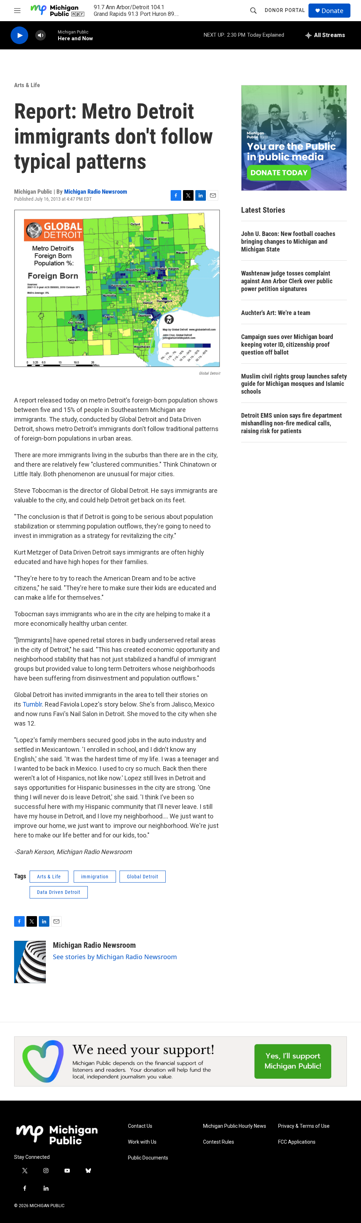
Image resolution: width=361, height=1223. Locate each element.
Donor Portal (285, 10)
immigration (95, 876)
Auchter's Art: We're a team (275, 312)
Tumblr (32, 704)
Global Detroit (142, 876)
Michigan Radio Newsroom (95, 191)
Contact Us (140, 1126)
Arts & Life (27, 85)
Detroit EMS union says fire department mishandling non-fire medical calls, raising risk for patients (291, 423)
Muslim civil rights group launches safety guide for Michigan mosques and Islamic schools (294, 384)
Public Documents (148, 1158)
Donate (332, 10)
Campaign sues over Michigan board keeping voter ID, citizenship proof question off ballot (287, 344)
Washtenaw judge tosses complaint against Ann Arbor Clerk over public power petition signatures (286, 281)
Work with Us (142, 1142)
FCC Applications (297, 1142)
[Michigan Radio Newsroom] (30, 962)
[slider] (52, 35)
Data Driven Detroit (58, 892)
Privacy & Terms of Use (304, 1126)
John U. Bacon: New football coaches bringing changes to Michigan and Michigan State (288, 241)
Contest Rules (218, 1142)
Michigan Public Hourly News (234, 1126)
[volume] (41, 35)
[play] (19, 35)
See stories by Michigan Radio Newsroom (115, 956)
